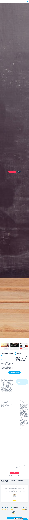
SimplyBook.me (3, 386)
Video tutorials (4, 359)
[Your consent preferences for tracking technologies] (27, 518)
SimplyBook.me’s (18, 455)
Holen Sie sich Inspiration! (14, 372)
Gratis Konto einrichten (12, 171)
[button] (27, 1)
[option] (14, 493)
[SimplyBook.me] (3, 1)
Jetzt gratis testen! (14, 472)
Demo (19, 171)
